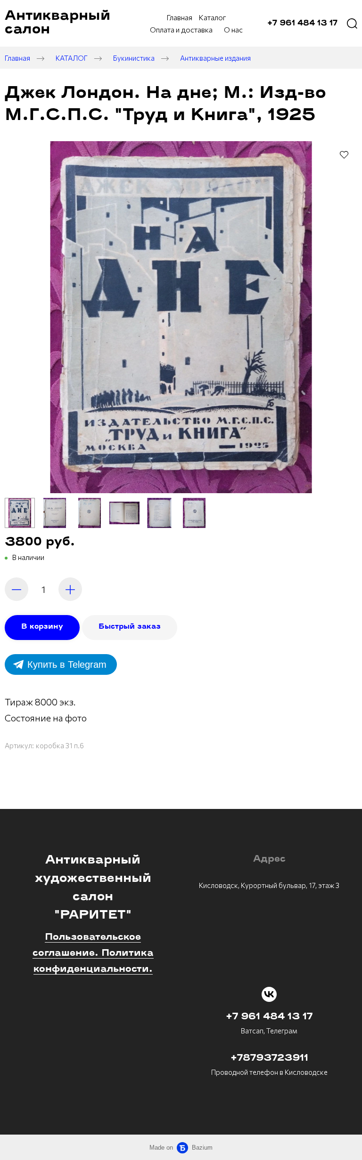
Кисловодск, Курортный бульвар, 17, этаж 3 (269, 885)
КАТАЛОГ (72, 58)
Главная (17, 58)
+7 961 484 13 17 (269, 1017)
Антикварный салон (57, 23)
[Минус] (16, 589)
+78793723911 (269, 1058)
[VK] (269, 994)
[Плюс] (70, 589)
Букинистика (134, 58)
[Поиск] (352, 23)
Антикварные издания (215, 58)
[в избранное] (344, 154)
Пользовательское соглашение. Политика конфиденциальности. (93, 953)
